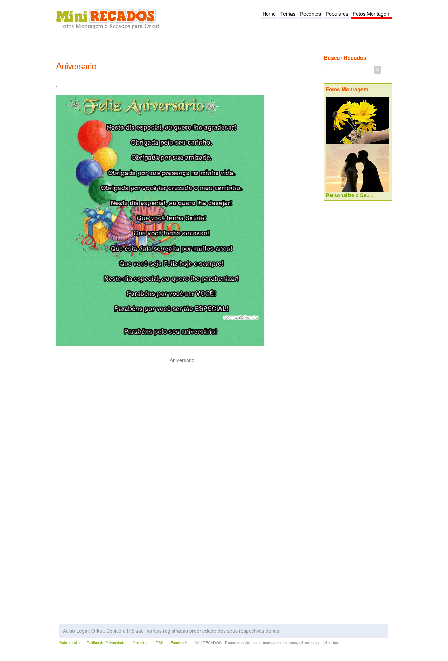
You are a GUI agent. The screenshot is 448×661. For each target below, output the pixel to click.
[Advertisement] (183, 49)
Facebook (179, 642)
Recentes (310, 13)
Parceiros (140, 642)
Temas (287, 13)
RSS (159, 642)
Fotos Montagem (372, 13)
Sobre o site (69, 642)
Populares (337, 13)
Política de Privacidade (106, 642)
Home (269, 13)
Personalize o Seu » (350, 195)
